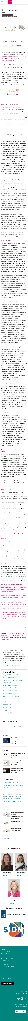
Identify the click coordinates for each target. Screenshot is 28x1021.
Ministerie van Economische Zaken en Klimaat (14, 56)
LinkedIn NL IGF (7, 713)
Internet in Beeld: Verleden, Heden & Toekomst (13, 786)
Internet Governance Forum (10, 699)
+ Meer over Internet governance (12, 665)
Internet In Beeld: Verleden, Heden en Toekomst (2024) (13, 681)
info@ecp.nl (6, 960)
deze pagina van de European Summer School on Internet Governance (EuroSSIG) (12, 635)
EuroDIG (5, 702)
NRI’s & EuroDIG (16, 46)
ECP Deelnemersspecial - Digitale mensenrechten (12, 791)
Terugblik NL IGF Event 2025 (10, 675)
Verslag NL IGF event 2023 (10, 688)
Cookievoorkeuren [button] (7, 983)
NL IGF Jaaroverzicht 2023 (10, 685)
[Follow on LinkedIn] (22, 999)
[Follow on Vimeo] (25, 999)
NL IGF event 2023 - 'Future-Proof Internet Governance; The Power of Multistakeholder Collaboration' (12, 796)
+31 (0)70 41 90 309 (8, 958)
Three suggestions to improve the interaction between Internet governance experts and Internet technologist (13, 589)
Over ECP (3, 976)
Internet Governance (10, 41)
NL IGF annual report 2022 (10, 690)
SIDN (2, 58)
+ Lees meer (4, 875)
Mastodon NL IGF (7, 710)
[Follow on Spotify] (18, 999)
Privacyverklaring (6, 980)
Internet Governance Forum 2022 (12, 801)
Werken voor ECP (6, 979)
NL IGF (5, 46)
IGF (22, 41)
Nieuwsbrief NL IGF (8, 704)
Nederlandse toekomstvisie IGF (11, 696)
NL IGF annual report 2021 (10, 693)
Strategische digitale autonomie (9, 16)
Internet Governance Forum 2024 (12, 726)
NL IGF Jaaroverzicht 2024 (10, 677)
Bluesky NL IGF (7, 707)
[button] (2, 2)
